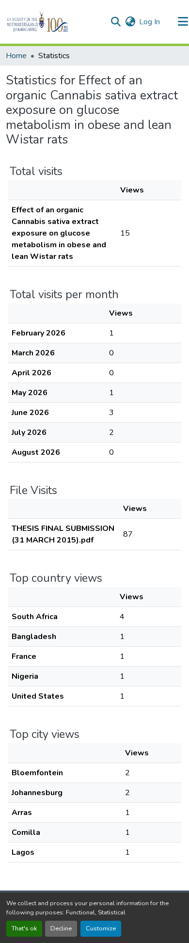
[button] (54, 22)
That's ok (24, 928)
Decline (61, 928)
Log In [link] (149, 21)
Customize (101, 928)
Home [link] (16, 55)
